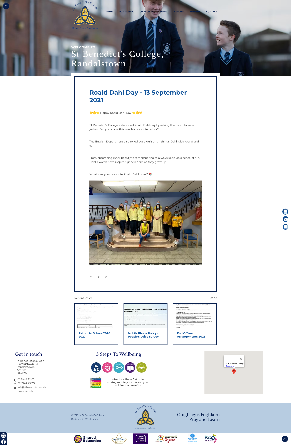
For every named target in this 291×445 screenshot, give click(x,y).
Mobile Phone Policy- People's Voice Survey (143, 335)
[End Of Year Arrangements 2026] (194, 316)
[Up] (285, 439)
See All (213, 297)
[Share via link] (105, 276)
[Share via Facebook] (90, 276)
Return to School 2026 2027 (94, 335)
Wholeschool (92, 419)
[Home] (6, 6)
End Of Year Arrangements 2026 (191, 335)
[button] (126, 11)
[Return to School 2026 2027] (96, 316)
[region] (277, 212)
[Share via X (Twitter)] (98, 276)
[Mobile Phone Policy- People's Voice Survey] (145, 316)
